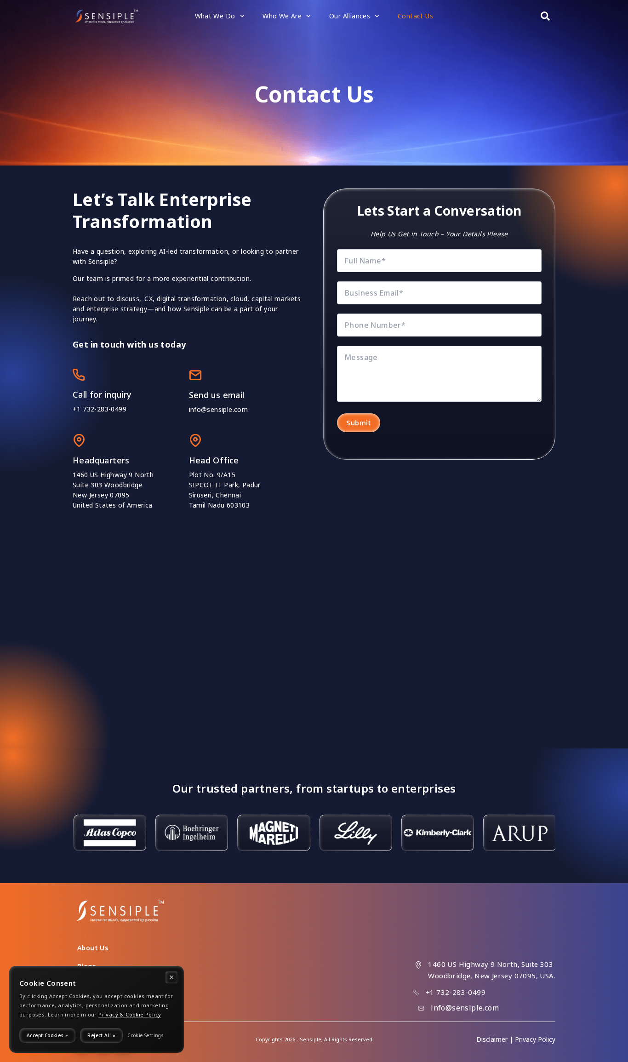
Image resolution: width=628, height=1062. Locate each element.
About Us (92, 947)
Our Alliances (349, 15)
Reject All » (101, 1035)
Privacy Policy (535, 1039)
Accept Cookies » (47, 1035)
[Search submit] (545, 16)
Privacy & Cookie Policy (129, 1014)
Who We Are (282, 15)
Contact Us (415, 15)
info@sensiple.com (218, 409)
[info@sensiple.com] (421, 1008)
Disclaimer (492, 1039)
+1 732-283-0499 (99, 409)
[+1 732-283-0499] (416, 992)
